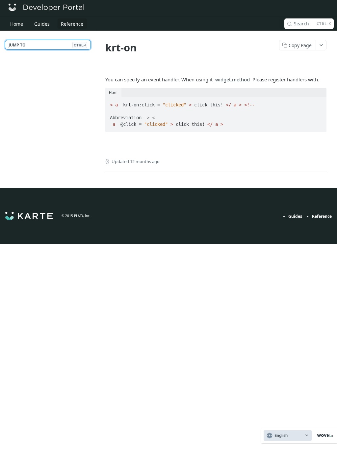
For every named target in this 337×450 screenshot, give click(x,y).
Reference (322, 216)
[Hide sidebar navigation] (93, 109)
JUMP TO (47, 45)
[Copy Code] (318, 102)
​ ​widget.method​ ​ (232, 79)
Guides (295, 216)
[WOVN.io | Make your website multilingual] (323, 435)
